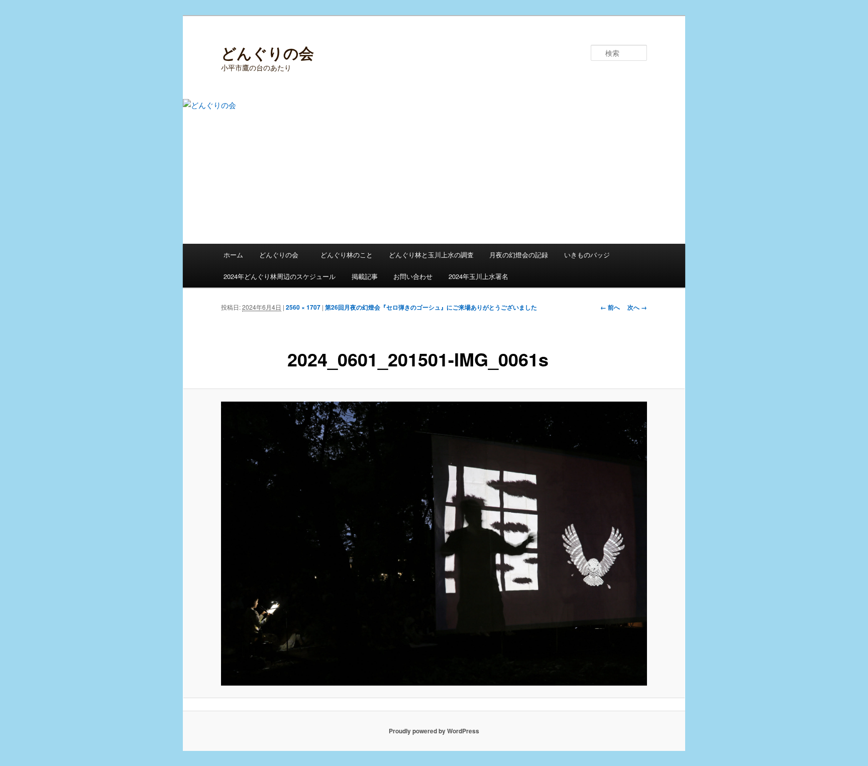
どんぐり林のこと (346, 254)
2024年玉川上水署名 (478, 276)
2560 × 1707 (303, 307)
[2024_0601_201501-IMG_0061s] (434, 544)
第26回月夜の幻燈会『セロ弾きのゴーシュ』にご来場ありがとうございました (431, 307)
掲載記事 (365, 276)
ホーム (233, 254)
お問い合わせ (412, 276)
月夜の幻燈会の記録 (518, 254)
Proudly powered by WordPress (434, 730)
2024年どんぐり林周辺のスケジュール (280, 276)
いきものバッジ (587, 254)
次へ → (637, 307)
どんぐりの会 (267, 52)
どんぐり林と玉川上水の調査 (431, 254)
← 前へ (610, 307)
